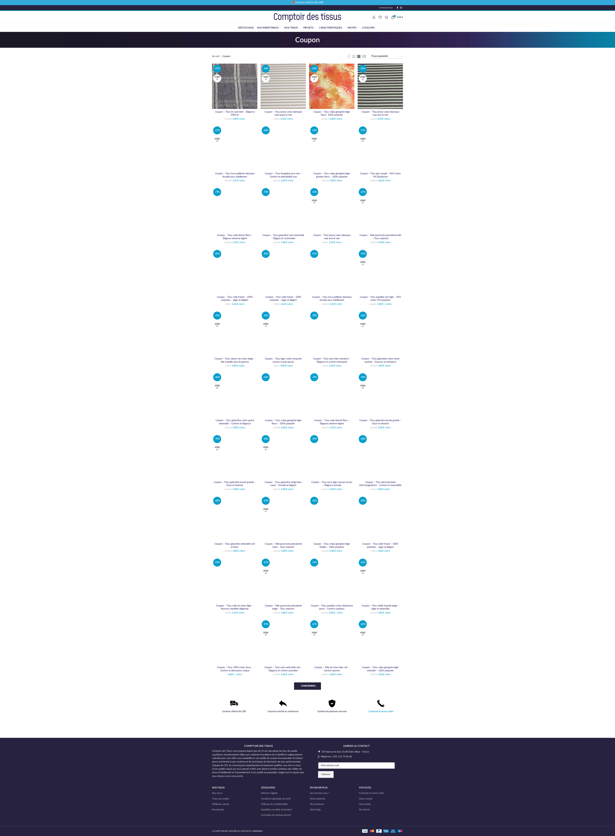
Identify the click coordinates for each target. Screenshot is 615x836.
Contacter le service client (381, 711)
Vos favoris (364, 810)
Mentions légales (269, 793)
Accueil (216, 56)
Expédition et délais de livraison (276, 810)
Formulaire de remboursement (276, 815)
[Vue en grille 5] (364, 56)
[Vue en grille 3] (353, 56)
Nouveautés (218, 810)
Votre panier (365, 804)
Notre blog (315, 810)
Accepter (603, 831)
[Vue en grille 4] (358, 56)
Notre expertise (317, 799)
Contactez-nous (386, 8)
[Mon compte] (374, 17)
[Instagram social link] (401, 8)
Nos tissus (217, 793)
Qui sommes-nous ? (319, 793)
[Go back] (291, 40)
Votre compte (365, 799)
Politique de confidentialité (274, 804)
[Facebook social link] (397, 8)
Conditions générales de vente (276, 799)
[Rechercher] (386, 17)
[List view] (349, 56)
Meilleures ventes (220, 804)
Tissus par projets (220, 799)
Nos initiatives (317, 804)
